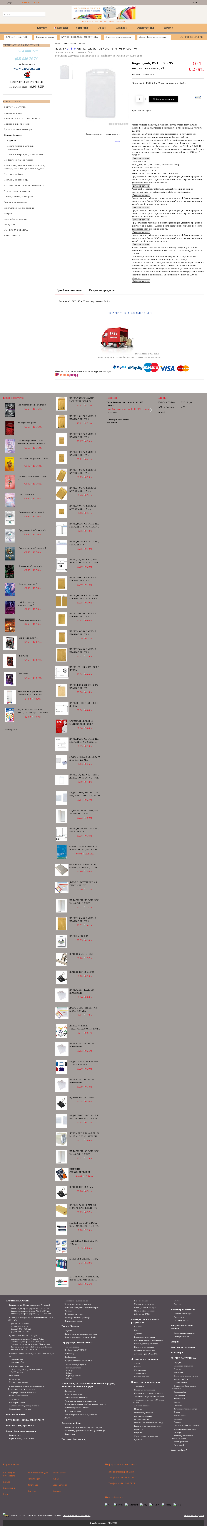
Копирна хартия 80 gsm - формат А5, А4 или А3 (29, 1305)
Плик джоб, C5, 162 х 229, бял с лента (84, 543)
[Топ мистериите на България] (10, 410)
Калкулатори (70, 1434)
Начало (168, 27)
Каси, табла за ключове (183, 1347)
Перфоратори (70, 1357)
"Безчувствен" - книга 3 (30, 566)
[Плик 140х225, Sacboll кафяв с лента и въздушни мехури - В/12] (61, 475)
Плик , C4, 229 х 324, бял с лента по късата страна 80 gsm (84, 776)
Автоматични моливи (143, 1416)
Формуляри (177, 1353)
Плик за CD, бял (78, 936)
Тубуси (176, 1301)
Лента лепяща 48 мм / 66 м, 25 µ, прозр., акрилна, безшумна (84, 1135)
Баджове (82, 43)
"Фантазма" (23, 656)
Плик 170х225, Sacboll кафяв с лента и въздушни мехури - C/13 (84, 436)
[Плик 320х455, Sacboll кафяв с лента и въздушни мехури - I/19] (61, 923)
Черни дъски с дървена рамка (21, 1439)
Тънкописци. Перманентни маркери (149, 1396)
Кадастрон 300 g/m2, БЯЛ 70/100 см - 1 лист (84, 812)
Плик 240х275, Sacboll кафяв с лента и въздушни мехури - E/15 (84, 490)
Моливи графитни (141, 1419)
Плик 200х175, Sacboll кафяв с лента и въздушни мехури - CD (83, 507)
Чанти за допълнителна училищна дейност (182, 1437)
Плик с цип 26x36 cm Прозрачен (81, 1045)
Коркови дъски (15, 1435)
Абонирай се (11, 730)
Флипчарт (68, 1311)
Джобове (138, 1334)
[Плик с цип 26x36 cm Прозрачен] (61, 1049)
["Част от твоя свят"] (10, 589)
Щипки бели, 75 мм (81, 954)
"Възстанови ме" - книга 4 (31, 512)
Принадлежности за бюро (144, 1307)
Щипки (69, 1378)
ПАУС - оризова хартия (19, 1366)
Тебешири (178, 1405)
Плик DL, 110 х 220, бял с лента (83, 704)
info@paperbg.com (26, 64)
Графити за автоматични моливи (147, 1426)
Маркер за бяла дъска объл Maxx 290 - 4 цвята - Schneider (84, 1225)
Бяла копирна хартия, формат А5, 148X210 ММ (31, 1314)
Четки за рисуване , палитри (185, 1409)
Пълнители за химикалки (144, 1390)
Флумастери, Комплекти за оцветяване (184, 1387)
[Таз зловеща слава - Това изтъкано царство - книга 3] (10, 446)
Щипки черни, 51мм (81, 1187)
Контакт (42, 27)
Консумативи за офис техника (182, 1327)
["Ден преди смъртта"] (10, 643)
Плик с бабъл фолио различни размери (81, 399)
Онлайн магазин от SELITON (103, 1523)
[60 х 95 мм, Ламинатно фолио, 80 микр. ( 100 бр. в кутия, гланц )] (61, 870)
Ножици (137, 1367)
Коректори (138, 1429)
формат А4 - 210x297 (20, 1324)
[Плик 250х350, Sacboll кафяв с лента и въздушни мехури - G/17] (61, 619)
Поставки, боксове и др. (74, 1439)
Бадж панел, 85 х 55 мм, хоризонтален (84, 1063)
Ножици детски (180, 1415)
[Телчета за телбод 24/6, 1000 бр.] (61, 1246)
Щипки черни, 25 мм (81, 1097)
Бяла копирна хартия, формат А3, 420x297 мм (30, 1311)
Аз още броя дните (27, 423)
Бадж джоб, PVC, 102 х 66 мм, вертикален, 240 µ (84, 1117)
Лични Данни (59, 1473)
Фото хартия (14, 1376)
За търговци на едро (38, 1473)
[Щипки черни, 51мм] (61, 1192)
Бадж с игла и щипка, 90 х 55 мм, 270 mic (84, 758)
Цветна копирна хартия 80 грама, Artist (27, 1339)
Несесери (177, 1432)
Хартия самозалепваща (18, 1382)
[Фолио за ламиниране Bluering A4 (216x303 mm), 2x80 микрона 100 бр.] (61, 852)
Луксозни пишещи (141, 1406)
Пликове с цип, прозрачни (20, 1425)
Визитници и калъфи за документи (148, 1340)
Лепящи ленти (140, 1373)
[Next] (150, 410)
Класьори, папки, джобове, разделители (145, 1321)
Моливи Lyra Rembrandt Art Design (149, 1423)
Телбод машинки (72, 1347)
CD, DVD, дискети (181, 1320)
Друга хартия (14, 1379)
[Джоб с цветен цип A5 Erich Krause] (61, 888)
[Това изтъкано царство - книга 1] (10, 464)
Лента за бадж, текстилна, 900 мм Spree (84, 1027)
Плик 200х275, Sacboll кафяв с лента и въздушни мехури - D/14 (84, 454)
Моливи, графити (181, 1379)
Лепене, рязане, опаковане (145, 1359)
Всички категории (191, 37)
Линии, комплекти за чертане (146, 1436)
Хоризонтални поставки (144, 1304)
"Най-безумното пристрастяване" (26, 603)
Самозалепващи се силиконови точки (81, 722)
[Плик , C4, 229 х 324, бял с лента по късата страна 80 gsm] (61, 780)
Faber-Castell (179, 1445)
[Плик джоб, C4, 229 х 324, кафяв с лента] (61, 690)
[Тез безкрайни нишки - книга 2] (10, 482)
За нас (101, 27)
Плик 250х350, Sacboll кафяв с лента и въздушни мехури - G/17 (84, 615)
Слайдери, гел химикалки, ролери (148, 1393)
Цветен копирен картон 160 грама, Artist (28, 1341)
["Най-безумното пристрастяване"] (10, 607)
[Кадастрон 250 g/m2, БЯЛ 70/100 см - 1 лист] (61, 906)
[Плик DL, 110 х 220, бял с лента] (61, 708)
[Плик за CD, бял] (61, 941)
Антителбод (70, 1353)
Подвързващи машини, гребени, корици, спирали (85, 1404)
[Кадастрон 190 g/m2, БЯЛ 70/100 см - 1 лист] (61, 1156)
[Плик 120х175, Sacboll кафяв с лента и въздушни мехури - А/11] (61, 421)
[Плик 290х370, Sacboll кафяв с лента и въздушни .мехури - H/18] (61, 583)
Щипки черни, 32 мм (81, 972)
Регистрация (34, 1479)
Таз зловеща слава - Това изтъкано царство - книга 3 (31, 442)
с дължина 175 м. (18, 1362)
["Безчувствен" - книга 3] (10, 571)
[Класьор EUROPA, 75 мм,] (61, 1264)
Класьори (138, 1327)
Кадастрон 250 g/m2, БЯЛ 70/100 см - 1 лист (84, 901)
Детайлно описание (69, 290)
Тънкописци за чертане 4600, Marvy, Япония (149, 1401)
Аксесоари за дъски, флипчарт (77, 1317)
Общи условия (145, 27)
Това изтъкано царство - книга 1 (33, 460)
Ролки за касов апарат (18, 1396)
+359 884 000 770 (30, 2)
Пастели (177, 1402)
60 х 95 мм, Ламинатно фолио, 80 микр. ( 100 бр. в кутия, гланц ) (84, 866)
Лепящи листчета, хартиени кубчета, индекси (83, 1427)
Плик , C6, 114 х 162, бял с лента (84, 668)
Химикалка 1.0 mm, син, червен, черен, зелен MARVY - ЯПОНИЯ (84, 1278)
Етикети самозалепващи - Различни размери (80, 1171)
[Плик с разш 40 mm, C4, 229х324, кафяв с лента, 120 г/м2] (61, 1210)
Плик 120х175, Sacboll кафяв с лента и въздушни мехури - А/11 (84, 418)
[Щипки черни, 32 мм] (61, 977)
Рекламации (9, 1488)
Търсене (32, 1491)
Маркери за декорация (143, 1413)
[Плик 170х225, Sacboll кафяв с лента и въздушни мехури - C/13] (61, 439)
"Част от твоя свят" (27, 584)
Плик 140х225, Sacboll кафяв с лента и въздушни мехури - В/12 (84, 472)
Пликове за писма (15, 1414)
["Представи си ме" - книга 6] (10, 553)
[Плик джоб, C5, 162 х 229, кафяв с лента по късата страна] (61, 601)
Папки (137, 1330)
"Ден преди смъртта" (28, 638)
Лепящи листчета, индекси (20, 1409)
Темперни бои (179, 1395)
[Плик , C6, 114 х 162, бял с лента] (61, 672)
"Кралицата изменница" (30, 620)
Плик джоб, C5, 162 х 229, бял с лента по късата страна (84, 525)
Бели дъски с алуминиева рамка (78, 1304)
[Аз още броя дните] (10, 428)
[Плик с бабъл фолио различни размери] (61, 404)
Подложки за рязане (73, 1411)
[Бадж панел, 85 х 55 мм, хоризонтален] (61, 1067)
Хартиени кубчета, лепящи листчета (24, 1406)
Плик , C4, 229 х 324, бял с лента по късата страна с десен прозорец (84, 561)
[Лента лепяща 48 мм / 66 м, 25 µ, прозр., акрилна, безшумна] (61, 1139)
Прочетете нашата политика (76, 1515)
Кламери (69, 1370)
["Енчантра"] (10, 679)
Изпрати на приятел (94, 134)
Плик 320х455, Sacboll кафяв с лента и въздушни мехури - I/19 (83, 920)
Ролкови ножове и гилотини (76, 1398)
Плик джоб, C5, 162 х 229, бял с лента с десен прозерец (84, 741)
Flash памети (179, 1317)
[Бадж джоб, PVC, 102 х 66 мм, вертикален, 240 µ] (61, 1121)
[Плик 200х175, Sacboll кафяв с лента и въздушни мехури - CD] (61, 511)
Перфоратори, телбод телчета (77, 1342)
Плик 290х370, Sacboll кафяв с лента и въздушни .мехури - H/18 (84, 579)
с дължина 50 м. (17, 1359)
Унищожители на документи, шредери (80, 1401)
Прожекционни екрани (74, 1314)
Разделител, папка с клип (144, 1337)
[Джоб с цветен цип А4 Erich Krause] (61, 1013)
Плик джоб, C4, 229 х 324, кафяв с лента (84, 686)
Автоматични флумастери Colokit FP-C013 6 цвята (30, 693)
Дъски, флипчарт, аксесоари (21, 1431)
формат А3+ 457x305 (20, 1331)
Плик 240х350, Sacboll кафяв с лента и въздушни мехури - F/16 (83, 633)
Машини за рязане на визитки (77, 1408)
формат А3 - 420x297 (20, 1326)
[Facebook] (202, 2)
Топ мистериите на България (32, 405)
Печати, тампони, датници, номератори (81, 1334)
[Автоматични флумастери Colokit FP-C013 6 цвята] (10, 697)
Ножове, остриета (141, 1377)
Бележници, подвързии (183, 1366)
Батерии (175, 1342)
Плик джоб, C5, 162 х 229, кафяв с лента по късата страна (84, 597)
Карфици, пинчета (73, 1376)
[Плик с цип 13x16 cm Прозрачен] (61, 995)
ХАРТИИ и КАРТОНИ (18, 1301)
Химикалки (139, 1386)
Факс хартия (14, 1399)
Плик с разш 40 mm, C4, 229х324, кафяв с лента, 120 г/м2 (83, 1207)
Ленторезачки (140, 1370)
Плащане (121, 27)
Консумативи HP (182, 1336)
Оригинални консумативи (184, 1333)
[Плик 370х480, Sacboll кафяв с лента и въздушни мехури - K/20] (61, 655)
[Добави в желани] (137, 93)
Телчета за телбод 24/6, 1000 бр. (83, 1242)
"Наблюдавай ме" (26, 494)
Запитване (33, 1485)
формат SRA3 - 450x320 (21, 1329)
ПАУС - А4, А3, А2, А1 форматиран (26, 1370)
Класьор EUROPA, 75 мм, (83, 1259)
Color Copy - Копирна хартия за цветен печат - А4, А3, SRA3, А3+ (31, 1319)
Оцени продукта (112, 134)
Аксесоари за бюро (71, 1423)
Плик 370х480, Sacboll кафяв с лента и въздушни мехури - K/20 (84, 651)
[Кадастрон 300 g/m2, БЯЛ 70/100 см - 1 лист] (61, 816)
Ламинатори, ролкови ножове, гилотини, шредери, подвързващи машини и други (88, 1385)
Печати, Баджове (69, 43)
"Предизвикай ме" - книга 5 (32, 530)
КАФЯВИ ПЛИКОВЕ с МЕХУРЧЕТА (25, 1420)
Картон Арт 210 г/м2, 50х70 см (24, 1349)
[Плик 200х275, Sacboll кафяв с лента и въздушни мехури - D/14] (61, 457)
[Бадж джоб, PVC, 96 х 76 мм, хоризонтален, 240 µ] (61, 798)
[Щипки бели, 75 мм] (61, 959)
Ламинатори (70, 1391)
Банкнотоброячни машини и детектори (81, 1414)
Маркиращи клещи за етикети (23, 1392)
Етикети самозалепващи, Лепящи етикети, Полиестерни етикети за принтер (26, 1387)
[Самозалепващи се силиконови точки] (61, 726)
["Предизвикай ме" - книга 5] (10, 536)
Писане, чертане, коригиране (146, 1382)
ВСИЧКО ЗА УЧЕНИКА (183, 1358)
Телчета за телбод (73, 1368)
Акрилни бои (179, 1399)
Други (67, 1418)
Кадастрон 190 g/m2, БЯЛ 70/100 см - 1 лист (84, 1152)
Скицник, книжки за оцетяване (186, 1426)
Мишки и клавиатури (182, 1314)
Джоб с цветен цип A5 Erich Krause (83, 884)
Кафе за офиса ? (179, 1450)
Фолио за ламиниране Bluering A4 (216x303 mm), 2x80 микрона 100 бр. (84, 848)
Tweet (117, 142)
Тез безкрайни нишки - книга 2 (32, 478)
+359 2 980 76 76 (126, 1483)
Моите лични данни (194, 1515)
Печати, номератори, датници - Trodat (80, 1337)
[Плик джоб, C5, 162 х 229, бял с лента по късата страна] (61, 529)
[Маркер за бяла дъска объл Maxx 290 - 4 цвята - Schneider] (61, 1228)
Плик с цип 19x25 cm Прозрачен (81, 1081)
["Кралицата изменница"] (10, 625)
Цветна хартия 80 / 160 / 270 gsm (23, 1336)
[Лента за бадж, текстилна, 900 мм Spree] (61, 1031)
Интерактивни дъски (73, 1321)
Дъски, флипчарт (181, 1442)
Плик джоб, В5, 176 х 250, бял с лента (84, 830)
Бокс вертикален (141, 1301)
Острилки (138, 1433)
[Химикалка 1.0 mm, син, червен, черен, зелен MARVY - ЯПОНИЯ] (61, 1282)
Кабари (69, 1373)
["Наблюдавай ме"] (10, 500)
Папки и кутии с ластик (144, 1347)
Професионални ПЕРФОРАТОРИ (78, 1360)
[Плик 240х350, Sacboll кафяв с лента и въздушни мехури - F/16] (61, 637)
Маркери (138, 1409)
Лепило (137, 1363)
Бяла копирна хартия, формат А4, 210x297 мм (30, 1308)
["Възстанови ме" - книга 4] (10, 518)
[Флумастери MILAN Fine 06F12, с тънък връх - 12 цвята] (10, 715)
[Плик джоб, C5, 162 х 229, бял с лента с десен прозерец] (61, 744)
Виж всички (112, 423)
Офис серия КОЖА (142, 1314)
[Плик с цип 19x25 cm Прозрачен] (61, 1085)
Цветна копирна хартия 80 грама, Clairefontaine (30, 1344)
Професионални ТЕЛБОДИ (76, 1350)
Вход (5, 1494)
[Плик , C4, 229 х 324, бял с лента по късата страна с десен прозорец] (61, 565)
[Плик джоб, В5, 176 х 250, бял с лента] (61, 834)
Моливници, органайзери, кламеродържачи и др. (85, 1431)
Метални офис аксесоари (144, 1311)
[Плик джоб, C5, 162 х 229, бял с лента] (61, 547)
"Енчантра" (23, 674)
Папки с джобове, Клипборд (146, 1344)
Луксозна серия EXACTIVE (146, 1354)
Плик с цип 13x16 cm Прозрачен (81, 991)
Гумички (138, 1439)
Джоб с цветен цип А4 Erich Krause (83, 1009)
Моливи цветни (180, 1383)
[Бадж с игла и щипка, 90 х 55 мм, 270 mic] (61, 762)
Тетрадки (177, 1362)
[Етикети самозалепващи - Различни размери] (61, 1174)
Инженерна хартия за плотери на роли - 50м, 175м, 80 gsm (31, 1354)
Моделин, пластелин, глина (185, 1429)
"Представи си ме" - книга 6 (32, 548)
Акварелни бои (180, 1392)
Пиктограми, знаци (17, 1402)
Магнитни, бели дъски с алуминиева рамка (82, 1307)
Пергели (177, 1304)
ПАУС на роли (17, 1372)
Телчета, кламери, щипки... (76, 1364)
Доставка (62, 27)
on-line (71, 48)
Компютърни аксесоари (183, 1309)
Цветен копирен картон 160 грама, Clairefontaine (31, 1347)
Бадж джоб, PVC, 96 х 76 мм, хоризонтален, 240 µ (84, 794)
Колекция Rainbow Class (144, 1350)
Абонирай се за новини (119, 420)
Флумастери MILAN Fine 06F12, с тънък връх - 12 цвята (33, 711)
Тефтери (177, 1369)
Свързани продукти (102, 290)
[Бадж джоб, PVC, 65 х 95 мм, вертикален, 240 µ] (102, 126)
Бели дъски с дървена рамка (76, 1301)
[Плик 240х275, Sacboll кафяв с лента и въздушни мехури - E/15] (61, 493)
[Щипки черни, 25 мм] (61, 1103)
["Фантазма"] (10, 661)
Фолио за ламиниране (74, 1394)
